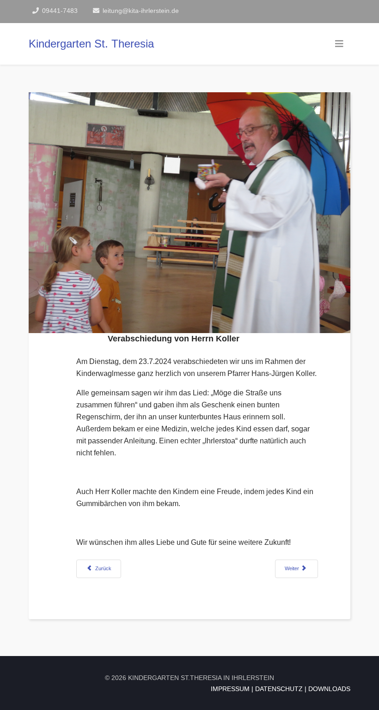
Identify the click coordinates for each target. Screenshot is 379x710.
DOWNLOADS (329, 688)
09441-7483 (60, 10)
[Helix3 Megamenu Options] (339, 44)
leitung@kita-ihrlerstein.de (141, 10)
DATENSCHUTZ (279, 688)
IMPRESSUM (230, 688)
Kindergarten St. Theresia (91, 43)
